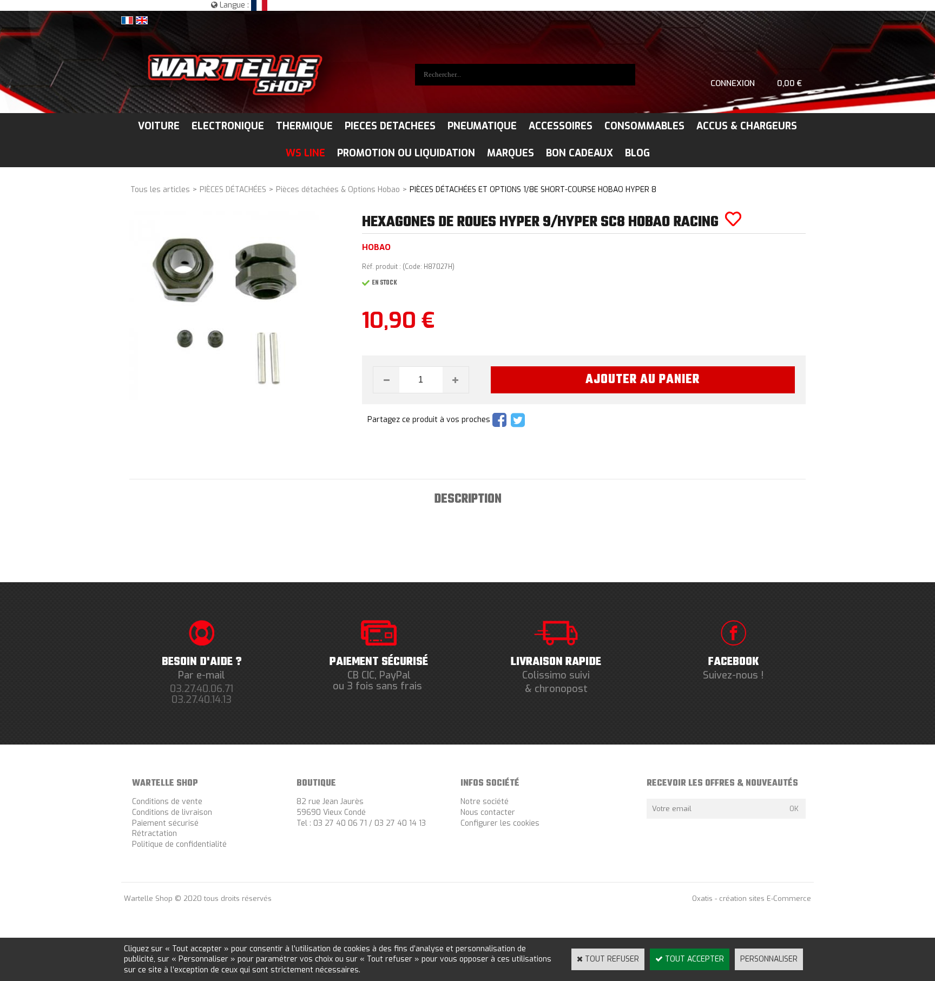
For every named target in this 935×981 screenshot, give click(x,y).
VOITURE (159, 126)
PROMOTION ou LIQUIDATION (406, 153)
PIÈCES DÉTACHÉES (233, 190)
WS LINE (305, 153)
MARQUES (510, 153)
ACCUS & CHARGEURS (746, 126)
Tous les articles (160, 190)
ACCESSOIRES (560, 126)
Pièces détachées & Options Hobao (338, 190)
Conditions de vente (167, 801)
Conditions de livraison (172, 812)
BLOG (637, 153)
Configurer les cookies (499, 823)
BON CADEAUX (579, 153)
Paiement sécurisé (165, 823)
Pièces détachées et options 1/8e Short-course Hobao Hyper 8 (533, 190)
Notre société (484, 801)
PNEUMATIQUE (482, 126)
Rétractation (154, 833)
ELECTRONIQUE (228, 126)
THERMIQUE (304, 126)
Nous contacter (487, 812)
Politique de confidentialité (179, 844)
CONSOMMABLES (644, 126)
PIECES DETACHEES (390, 126)
